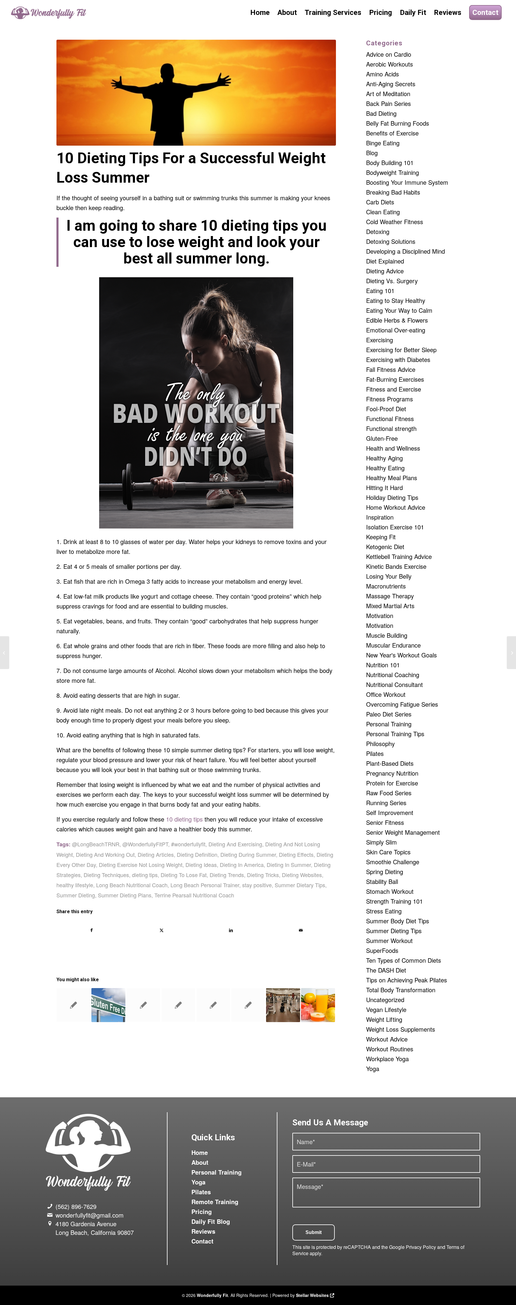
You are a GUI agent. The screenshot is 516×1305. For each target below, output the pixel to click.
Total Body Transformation (400, 989)
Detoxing (377, 231)
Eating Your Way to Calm (399, 310)
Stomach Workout (390, 891)
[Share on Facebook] (91, 930)
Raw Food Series (388, 792)
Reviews (203, 1231)
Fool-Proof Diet (386, 408)
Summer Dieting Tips (394, 930)
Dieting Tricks (263, 875)
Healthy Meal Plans (391, 477)
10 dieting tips (184, 819)
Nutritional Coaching (392, 674)
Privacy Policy (421, 1247)
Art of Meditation (388, 93)
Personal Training (388, 723)
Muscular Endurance (393, 645)
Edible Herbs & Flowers (397, 320)
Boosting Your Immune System (407, 182)
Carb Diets (380, 202)
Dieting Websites (302, 875)
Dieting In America (242, 864)
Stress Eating (384, 911)
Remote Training (214, 1201)
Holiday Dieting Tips (392, 497)
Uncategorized (385, 999)
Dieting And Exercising (235, 844)
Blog (372, 152)
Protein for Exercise (392, 783)
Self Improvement (389, 812)
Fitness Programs (389, 399)
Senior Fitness (385, 822)
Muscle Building (386, 635)
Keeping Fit (381, 536)
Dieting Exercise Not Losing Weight (140, 864)
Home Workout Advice (395, 507)
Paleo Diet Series (388, 714)
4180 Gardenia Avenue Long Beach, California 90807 (95, 1228)
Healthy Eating (385, 467)
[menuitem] (260, 12)
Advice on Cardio (388, 54)
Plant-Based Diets (390, 763)
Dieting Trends (227, 875)
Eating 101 (380, 290)
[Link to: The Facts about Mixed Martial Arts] (73, 1005)
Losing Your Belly (388, 576)
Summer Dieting (75, 895)
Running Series (386, 802)
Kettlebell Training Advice (399, 556)
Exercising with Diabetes (398, 359)
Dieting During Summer (248, 854)
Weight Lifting (384, 1019)
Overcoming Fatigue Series (402, 704)
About (199, 1162)
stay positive (257, 885)
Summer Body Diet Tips (397, 920)
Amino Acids (382, 74)
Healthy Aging (384, 458)
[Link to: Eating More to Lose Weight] (318, 1005)
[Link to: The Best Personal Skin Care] (248, 1005)
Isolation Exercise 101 (395, 527)
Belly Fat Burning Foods (397, 123)
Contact (202, 1241)
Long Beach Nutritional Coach (132, 885)
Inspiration (380, 517)
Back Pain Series (388, 103)
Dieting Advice (385, 270)
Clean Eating (383, 211)
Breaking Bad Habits (393, 192)
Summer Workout (389, 940)
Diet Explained (385, 261)
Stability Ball (382, 881)
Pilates (375, 753)
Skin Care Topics (388, 852)
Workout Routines (389, 1048)
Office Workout (386, 694)
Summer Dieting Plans (124, 895)
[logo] (49, 12)
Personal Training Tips (395, 733)
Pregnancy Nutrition (392, 773)
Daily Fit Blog (210, 1221)
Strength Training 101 (394, 901)
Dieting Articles (156, 854)
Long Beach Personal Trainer (205, 885)
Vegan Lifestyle (386, 1009)
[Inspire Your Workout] (4, 652)
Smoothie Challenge (392, 861)
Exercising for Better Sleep (401, 349)
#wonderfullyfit (188, 844)
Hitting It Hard (384, 487)
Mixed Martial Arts (390, 605)
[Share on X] (161, 930)
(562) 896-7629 (76, 1206)
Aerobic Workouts (389, 64)
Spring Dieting (384, 871)
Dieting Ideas (201, 864)
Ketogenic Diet (385, 546)
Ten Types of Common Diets (403, 960)
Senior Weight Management (403, 832)
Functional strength (391, 428)
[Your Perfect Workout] (511, 652)
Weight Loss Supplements (400, 1029)
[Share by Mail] (300, 930)
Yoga (372, 1068)
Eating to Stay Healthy (395, 300)
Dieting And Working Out (105, 854)
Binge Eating (383, 142)
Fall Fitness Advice (390, 369)
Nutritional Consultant (394, 684)
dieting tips (145, 875)
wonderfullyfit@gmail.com (90, 1215)
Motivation (379, 615)
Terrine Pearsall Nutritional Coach (194, 895)
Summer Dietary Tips (300, 885)
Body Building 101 (390, 162)
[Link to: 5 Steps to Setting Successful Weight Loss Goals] (143, 1005)
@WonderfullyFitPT (145, 844)
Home (199, 1152)
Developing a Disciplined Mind (405, 251)
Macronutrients (386, 586)
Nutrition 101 (383, 664)
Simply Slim (381, 842)
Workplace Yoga (387, 1058)
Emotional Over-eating (395, 330)
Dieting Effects (296, 854)
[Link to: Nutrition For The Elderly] (213, 1005)
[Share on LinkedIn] (231, 930)
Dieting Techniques (106, 875)
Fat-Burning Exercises (395, 379)
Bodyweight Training (392, 172)
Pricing (201, 1211)
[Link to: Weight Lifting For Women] (283, 1005)
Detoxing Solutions (390, 241)
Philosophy (380, 743)
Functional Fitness (390, 418)
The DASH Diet (386, 970)
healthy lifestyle (74, 885)
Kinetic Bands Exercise (396, 566)
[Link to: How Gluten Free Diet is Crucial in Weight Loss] (108, 1005)
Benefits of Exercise (392, 133)
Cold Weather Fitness (394, 221)
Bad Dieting (381, 113)
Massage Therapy (390, 595)
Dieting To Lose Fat (184, 875)
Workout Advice (387, 1039)
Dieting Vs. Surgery (392, 280)
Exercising (379, 339)
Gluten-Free (382, 438)
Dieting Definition (197, 854)
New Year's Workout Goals (401, 655)
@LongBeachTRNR (95, 844)
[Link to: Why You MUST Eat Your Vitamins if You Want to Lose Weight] (178, 1005)
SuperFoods (382, 950)
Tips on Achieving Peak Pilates (406, 980)
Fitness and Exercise (393, 389)
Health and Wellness (393, 448)
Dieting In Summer (289, 864)
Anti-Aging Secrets (390, 83)
